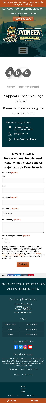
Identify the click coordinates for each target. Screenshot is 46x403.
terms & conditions (17, 255)
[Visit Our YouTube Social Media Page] (30, 347)
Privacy (23, 389)
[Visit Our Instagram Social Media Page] (25, 347)
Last (3, 186)
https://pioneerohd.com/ (25, 139)
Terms (23, 392)
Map (35, 401)
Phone (13, 401)
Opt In (6, 239)
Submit (23, 264)
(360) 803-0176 (23, 18)
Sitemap (23, 386)
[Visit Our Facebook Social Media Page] (16, 347)
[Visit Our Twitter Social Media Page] (21, 347)
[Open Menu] (23, 50)
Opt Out (7, 243)
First (3, 176)
